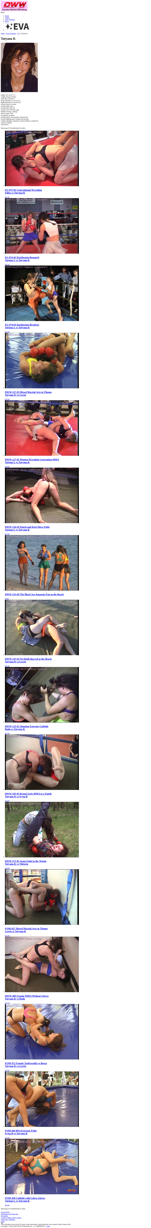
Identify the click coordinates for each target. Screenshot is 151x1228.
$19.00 (32, 463)
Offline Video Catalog (14, 1218)
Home (7, 16)
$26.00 (28, 662)
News (7, 21)
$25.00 (21, 1134)
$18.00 (28, 797)
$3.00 (34, 596)
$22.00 (26, 932)
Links (3, 1221)
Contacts (3, 1218)
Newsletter (4, 1216)
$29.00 (25, 864)
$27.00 (27, 530)
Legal (48, 1226)
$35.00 (26, 729)
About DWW (5, 1212)
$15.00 (28, 395)
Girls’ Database (10, 19)
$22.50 (22, 260)
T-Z (18, 33)
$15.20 (27, 999)
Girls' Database (11, 33)
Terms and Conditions (8, 1219)
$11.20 (23, 193)
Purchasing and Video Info (9, 1214)
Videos (7, 18)
